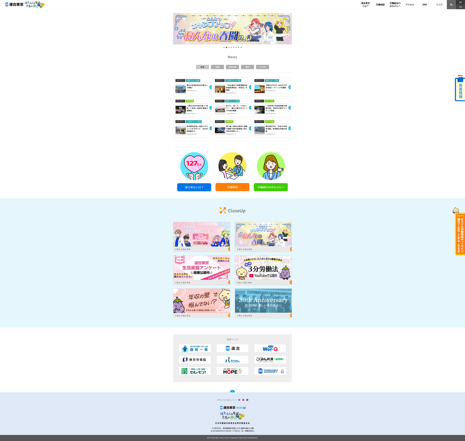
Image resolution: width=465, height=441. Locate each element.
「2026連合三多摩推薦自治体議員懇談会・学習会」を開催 (226, 78)
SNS (424, 4)
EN (460, 2)
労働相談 (380, 4)
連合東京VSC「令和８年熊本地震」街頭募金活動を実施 (265, 119)
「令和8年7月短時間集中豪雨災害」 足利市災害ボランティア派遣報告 (268, 99)
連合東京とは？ (365, 4)
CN (460, 7)
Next (289, 29)
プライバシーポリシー (225, 400)
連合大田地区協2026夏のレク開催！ (182, 78)
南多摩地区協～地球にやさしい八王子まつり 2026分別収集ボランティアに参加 (192, 119)
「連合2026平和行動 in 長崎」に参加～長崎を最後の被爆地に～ (188, 99)
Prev (176, 29)
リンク (439, 4)
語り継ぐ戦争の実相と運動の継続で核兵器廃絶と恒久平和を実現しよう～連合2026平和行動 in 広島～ (232, 120)
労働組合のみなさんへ (395, 4)
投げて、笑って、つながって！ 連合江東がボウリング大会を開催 (228, 99)
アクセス (410, 4)
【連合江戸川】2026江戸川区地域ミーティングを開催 (265, 78)
